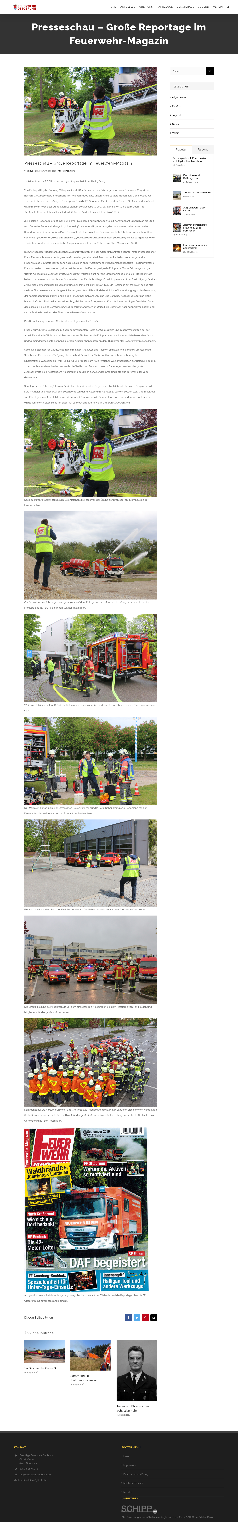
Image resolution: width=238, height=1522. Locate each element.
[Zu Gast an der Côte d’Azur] (44, 1351)
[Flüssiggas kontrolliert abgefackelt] (177, 246)
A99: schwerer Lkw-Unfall (194, 209)
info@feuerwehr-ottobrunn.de (35, 1474)
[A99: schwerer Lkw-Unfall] (177, 209)
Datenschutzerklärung (135, 1474)
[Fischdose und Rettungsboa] (177, 176)
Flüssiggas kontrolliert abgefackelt (195, 246)
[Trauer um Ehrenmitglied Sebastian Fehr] (137, 1370)
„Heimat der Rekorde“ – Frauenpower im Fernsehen (196, 227)
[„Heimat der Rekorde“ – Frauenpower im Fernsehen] (177, 226)
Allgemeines (63, 171)
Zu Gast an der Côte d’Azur (42, 1368)
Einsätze (176, 106)
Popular (181, 149)
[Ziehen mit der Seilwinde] (177, 193)
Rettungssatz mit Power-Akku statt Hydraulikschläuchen (189, 160)
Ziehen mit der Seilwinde (197, 192)
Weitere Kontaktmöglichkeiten (31, 1480)
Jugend (176, 115)
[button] (228, 7)
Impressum (129, 1465)
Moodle (127, 1492)
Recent (203, 149)
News (72, 171)
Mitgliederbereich (133, 1483)
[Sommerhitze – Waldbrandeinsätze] (90, 1355)
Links (126, 1456)
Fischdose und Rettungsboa (191, 177)
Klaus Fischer (34, 171)
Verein (175, 133)
